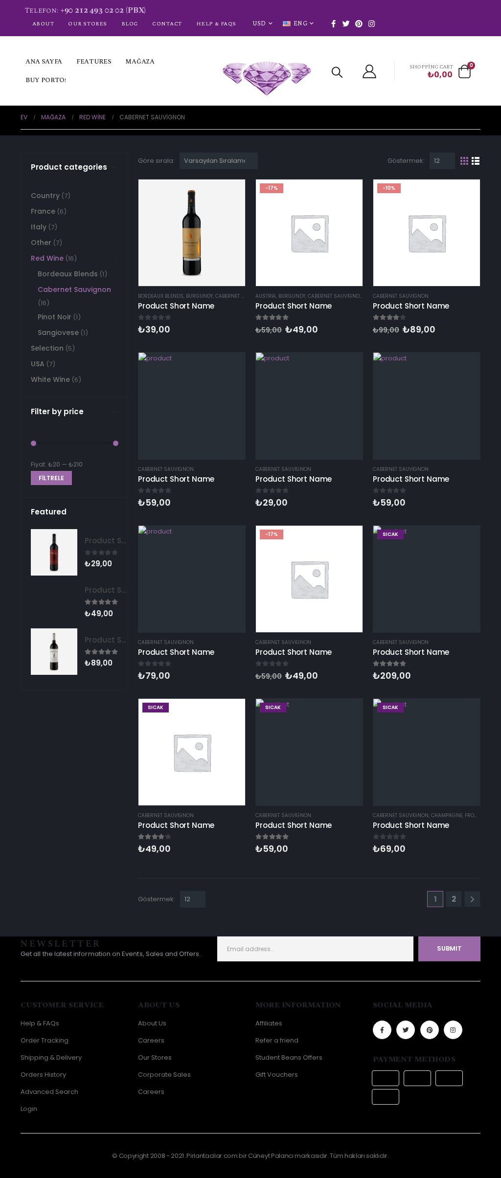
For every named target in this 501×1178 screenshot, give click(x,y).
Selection (47, 348)
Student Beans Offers (288, 1057)
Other (41, 242)
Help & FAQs (216, 24)
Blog (129, 24)
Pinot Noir (54, 317)
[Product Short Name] (54, 552)
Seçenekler (464, 542)
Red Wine (47, 258)
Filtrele (51, 478)
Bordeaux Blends (160, 296)
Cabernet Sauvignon (243, 296)
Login (29, 1108)
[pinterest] (359, 23)
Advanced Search (49, 1091)
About (43, 24)
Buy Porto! (45, 80)
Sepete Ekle (229, 195)
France (43, 211)
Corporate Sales (164, 1074)
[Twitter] (346, 23)
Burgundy (199, 296)
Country (45, 195)
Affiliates (268, 1023)
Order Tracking (44, 1040)
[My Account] (369, 71)
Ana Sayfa (43, 62)
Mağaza (139, 62)
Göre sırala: (156, 160)
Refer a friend (276, 1040)
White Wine (50, 379)
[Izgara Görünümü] (464, 161)
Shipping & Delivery (51, 1057)
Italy (38, 227)
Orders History (43, 1074)
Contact (167, 24)
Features (93, 62)
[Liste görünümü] (475, 161)
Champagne (446, 815)
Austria (265, 296)
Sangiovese (58, 332)
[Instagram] (371, 23)
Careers (151, 1040)
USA (38, 364)
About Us (152, 1023)
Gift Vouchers (276, 1074)
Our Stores (87, 24)
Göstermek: (406, 160)
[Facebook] (333, 23)
